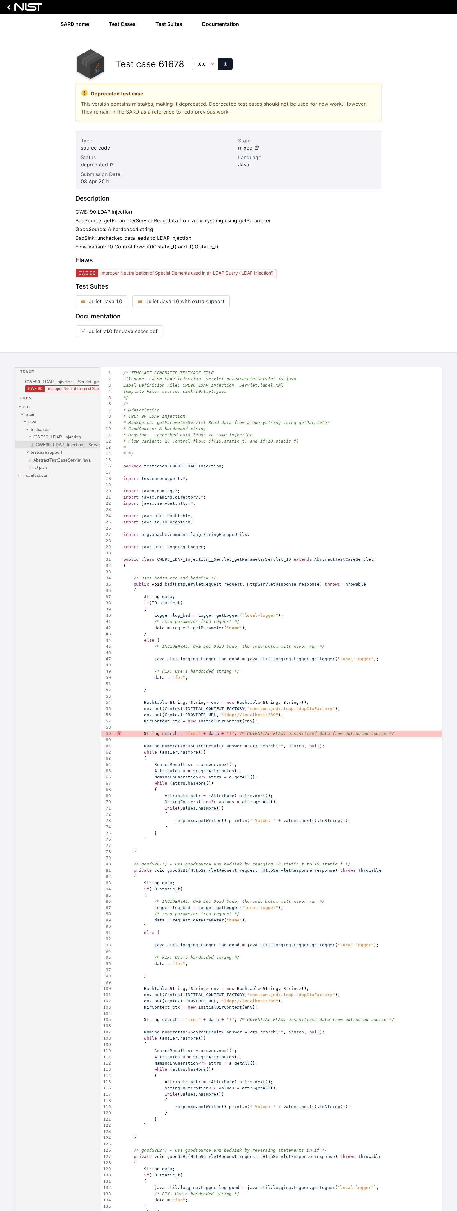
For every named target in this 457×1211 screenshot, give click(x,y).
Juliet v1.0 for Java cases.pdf (123, 331)
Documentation (220, 24)
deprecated (94, 164)
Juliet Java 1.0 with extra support (185, 301)
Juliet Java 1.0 (105, 301)
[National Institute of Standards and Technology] (23, 8)
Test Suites (168, 24)
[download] (225, 64)
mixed (245, 148)
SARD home (75, 24)
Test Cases (122, 24)
